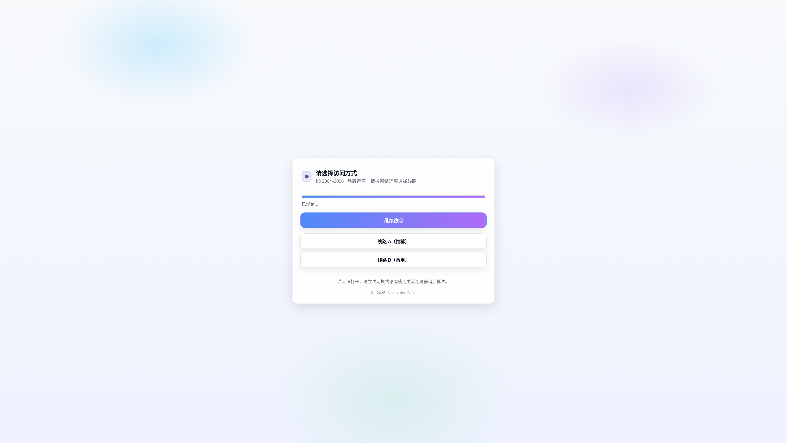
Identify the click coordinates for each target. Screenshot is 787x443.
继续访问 (393, 220)
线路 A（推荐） (393, 241)
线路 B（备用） (393, 260)
